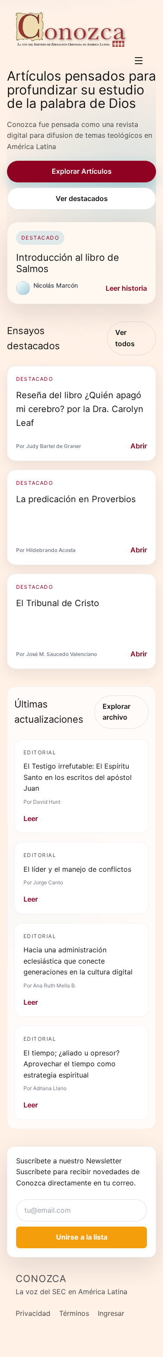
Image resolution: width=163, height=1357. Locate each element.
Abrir (138, 446)
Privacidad (33, 1313)
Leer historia (126, 288)
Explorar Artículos (82, 171)
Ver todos (125, 338)
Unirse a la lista (81, 1237)
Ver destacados (82, 198)
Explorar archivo (116, 712)
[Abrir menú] (138, 60)
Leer (30, 818)
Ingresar (111, 1313)
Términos (74, 1313)
